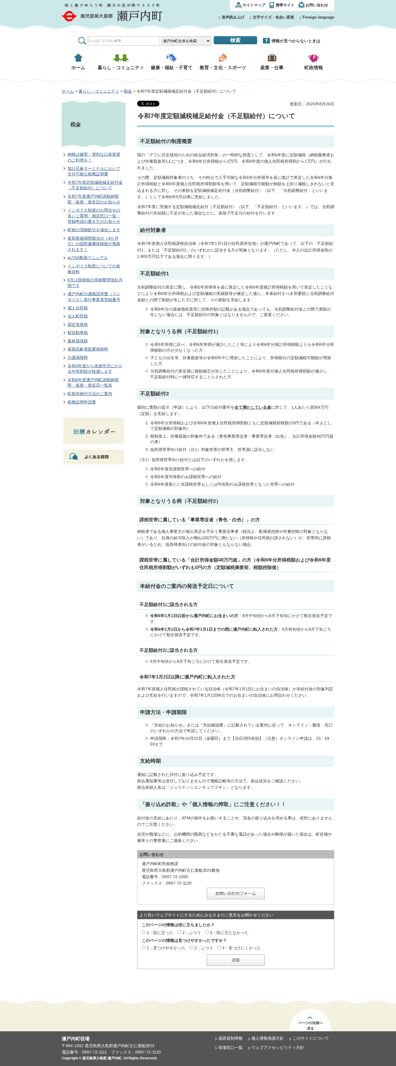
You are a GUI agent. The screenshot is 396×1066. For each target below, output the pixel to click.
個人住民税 (78, 308)
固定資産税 (78, 324)
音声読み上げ (233, 17)
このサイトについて (311, 1038)
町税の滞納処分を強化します (94, 229)
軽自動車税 (78, 332)
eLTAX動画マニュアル (88, 257)
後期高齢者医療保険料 (88, 349)
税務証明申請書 (82, 402)
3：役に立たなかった (229, 932)
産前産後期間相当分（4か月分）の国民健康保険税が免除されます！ (94, 244)
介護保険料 (78, 357)
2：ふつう (191, 932)
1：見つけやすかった (166, 948)
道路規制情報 (230, 1038)
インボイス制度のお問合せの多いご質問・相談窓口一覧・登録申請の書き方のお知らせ (94, 216)
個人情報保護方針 (267, 1038)
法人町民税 (78, 316)
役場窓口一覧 (230, 1047)
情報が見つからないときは (296, 40)
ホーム (68, 91)
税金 (128, 91)
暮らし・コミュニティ (99, 91)
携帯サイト (285, 5)
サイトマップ (254, 5)
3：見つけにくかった (241, 948)
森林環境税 (78, 341)
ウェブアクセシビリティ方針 (277, 1047)
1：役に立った (160, 932)
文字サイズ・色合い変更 (273, 17)
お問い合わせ (317, 5)
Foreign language (318, 17)
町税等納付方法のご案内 (90, 393)
